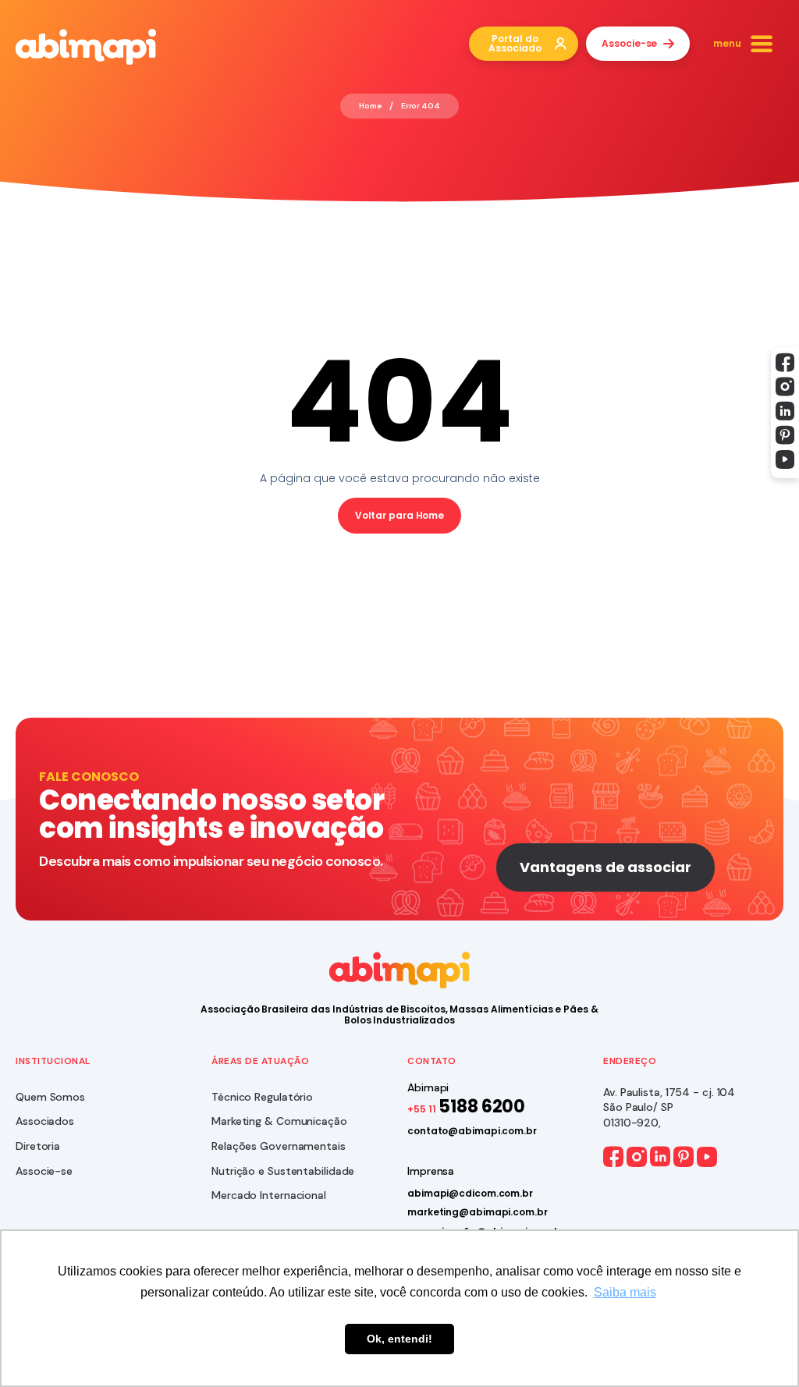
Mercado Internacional (268, 1195)
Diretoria (38, 1146)
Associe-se (44, 1171)
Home (370, 106)
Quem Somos (50, 1097)
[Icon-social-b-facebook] (785, 362)
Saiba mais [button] (625, 1292)
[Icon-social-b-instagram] (785, 387)
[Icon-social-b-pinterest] (785, 435)
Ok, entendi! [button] (399, 1338)
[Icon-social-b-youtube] (785, 459)
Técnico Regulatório (262, 1097)
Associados (45, 1121)
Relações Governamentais (278, 1146)
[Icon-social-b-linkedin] (785, 411)
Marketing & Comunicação (279, 1121)
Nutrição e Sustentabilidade (282, 1171)
